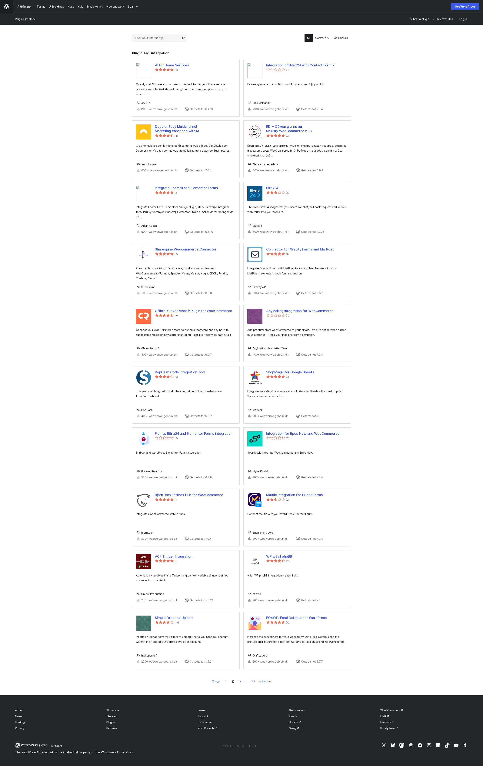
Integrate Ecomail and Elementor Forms (186, 188)
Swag (294, 728)
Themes (111, 716)
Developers (205, 722)
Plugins (110, 722)
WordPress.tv (208, 728)
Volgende (265, 681)
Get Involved (297, 710)
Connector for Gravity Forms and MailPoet (300, 249)
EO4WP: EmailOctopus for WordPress (296, 618)
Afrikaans (56, 745)
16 (253, 681)
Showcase (112, 710)
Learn (201, 710)
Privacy (19, 728)
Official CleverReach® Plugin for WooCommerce (193, 311)
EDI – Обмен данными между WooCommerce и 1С (289, 129)
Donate (295, 722)
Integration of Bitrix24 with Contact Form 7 (300, 65)
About (19, 710)
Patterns (111, 728)
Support (203, 716)
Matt (384, 716)
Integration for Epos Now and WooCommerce (302, 433)
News (18, 716)
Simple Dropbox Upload (174, 618)
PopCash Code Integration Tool (180, 372)
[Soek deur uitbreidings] (183, 38)
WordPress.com (391, 710)
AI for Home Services (172, 65)
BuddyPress (389, 728)
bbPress (387, 722)
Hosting (20, 722)
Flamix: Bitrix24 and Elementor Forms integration (193, 433)
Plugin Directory (25, 19)
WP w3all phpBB (279, 556)
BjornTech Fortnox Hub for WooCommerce (189, 495)
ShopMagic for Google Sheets (290, 372)
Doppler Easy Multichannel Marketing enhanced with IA (177, 129)
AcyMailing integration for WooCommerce (300, 311)
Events (293, 716)
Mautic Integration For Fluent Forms (294, 495)
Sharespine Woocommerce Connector (185, 249)
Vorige (216, 681)
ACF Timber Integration (173, 556)
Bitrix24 (272, 188)
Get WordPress (465, 6)
